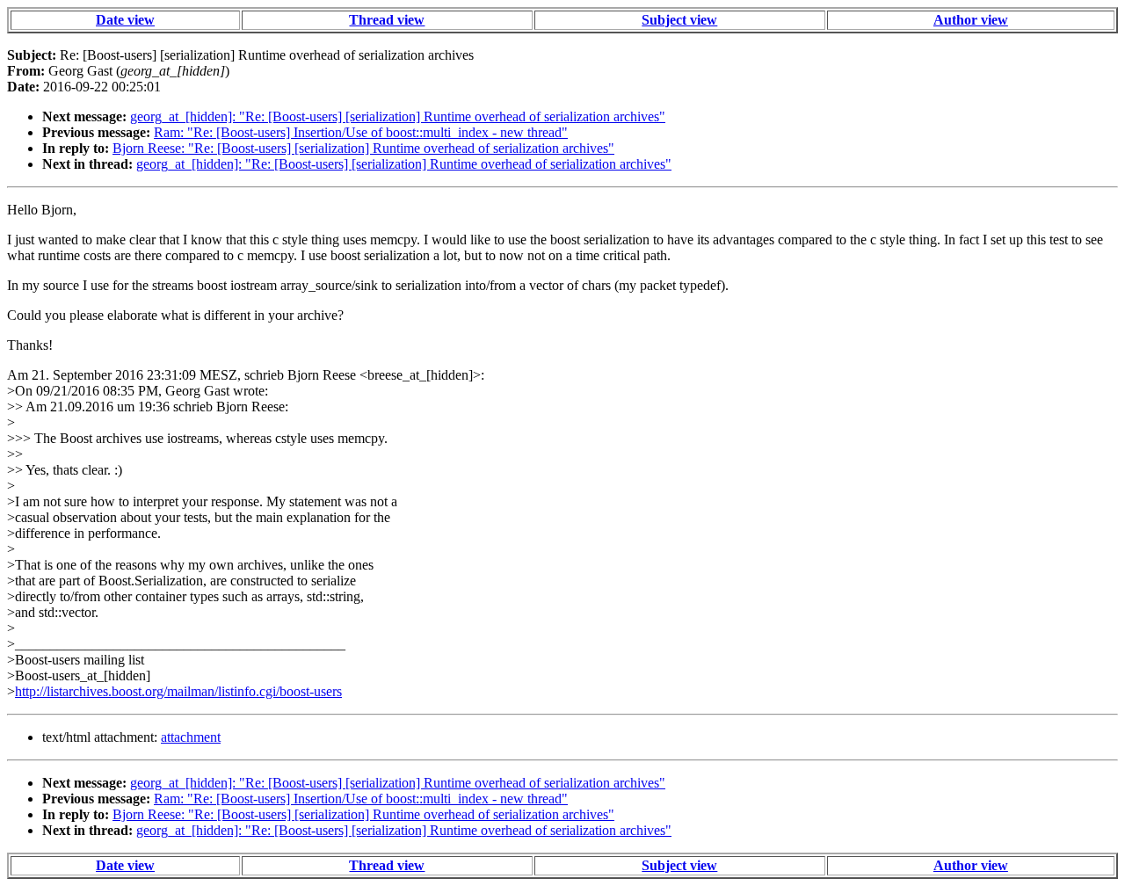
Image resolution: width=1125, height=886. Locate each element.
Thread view (387, 19)
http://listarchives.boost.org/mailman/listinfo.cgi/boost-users (178, 691)
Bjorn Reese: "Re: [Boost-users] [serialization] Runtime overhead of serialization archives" (363, 148)
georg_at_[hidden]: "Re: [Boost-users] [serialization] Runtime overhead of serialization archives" (397, 116)
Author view (970, 19)
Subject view (679, 19)
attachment (191, 737)
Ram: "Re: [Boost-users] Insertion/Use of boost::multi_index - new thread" (361, 132)
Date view (125, 19)
